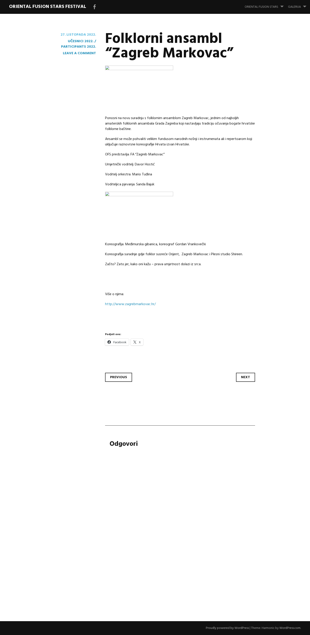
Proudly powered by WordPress (227, 628)
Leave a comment (79, 53)
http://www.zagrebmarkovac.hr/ (130, 304)
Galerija (294, 7)
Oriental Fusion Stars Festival (47, 7)
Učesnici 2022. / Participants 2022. (78, 44)
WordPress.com (289, 628)
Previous (118, 377)
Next (245, 377)
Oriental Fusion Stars (261, 7)
